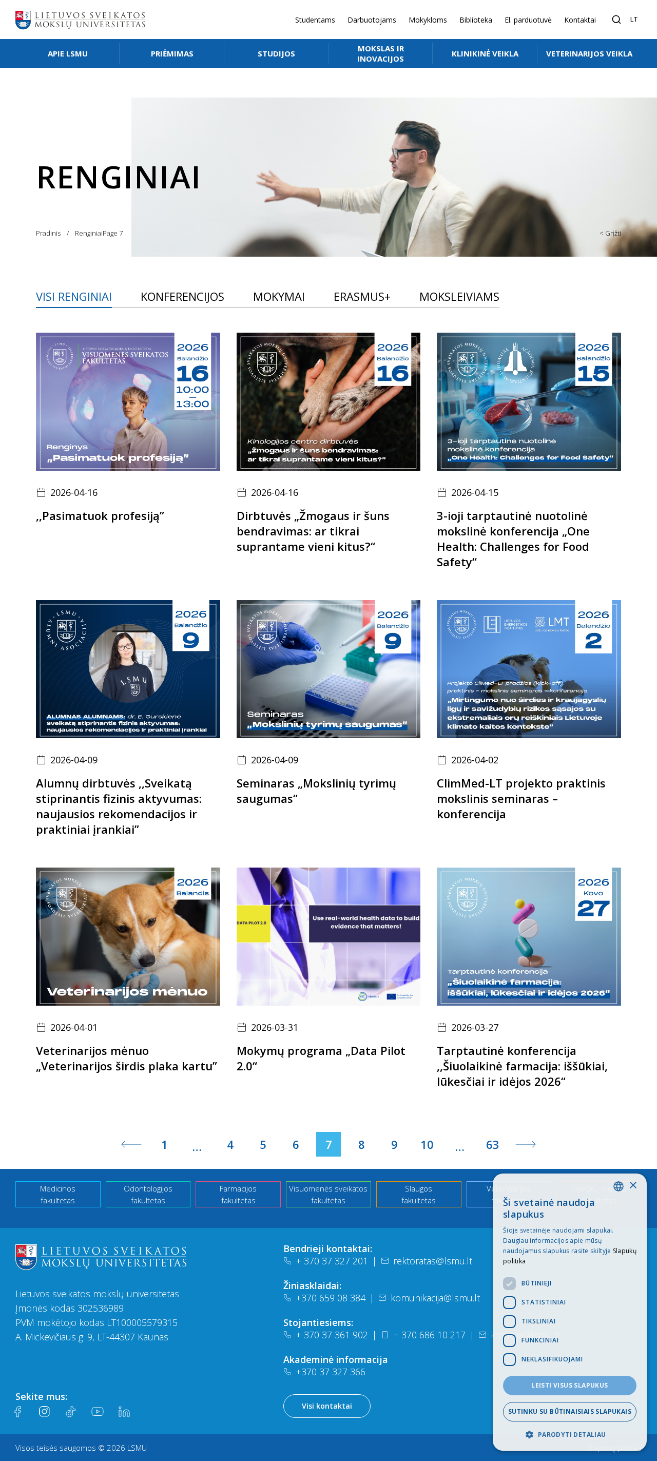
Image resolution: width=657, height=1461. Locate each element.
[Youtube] (97, 1412)
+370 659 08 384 (330, 1298)
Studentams (315, 20)
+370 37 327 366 (330, 1372)
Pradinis (48, 233)
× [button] (632, 1185)
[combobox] (618, 1186)
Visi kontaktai (327, 1406)
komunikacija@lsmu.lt (435, 1298)
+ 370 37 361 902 (332, 1335)
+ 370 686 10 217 (429, 1335)
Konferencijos (182, 296)
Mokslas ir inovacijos (380, 53)
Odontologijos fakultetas (148, 1194)
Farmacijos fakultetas (238, 1194)
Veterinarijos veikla (589, 53)
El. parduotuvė (528, 20)
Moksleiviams (459, 296)
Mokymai (279, 296)
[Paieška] (616, 19)
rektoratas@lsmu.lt (432, 1261)
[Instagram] (44, 1412)
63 (492, 1144)
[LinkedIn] (124, 1412)
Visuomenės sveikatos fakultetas (328, 1194)
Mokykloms (428, 20)
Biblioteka (475, 20)
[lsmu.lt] (80, 19)
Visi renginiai (74, 296)
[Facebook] (17, 1412)
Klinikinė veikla (485, 53)
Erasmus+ (362, 296)
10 (427, 1144)
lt (634, 19)
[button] (569, 1434)
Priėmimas (172, 53)
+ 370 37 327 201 (332, 1261)
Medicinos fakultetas (57, 1194)
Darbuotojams (371, 20)
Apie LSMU (68, 53)
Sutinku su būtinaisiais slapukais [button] (569, 1411)
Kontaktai (580, 20)
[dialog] (570, 1312)
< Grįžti (610, 233)
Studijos (276, 53)
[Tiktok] (71, 1412)
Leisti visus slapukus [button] (569, 1385)
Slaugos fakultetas (418, 1194)
